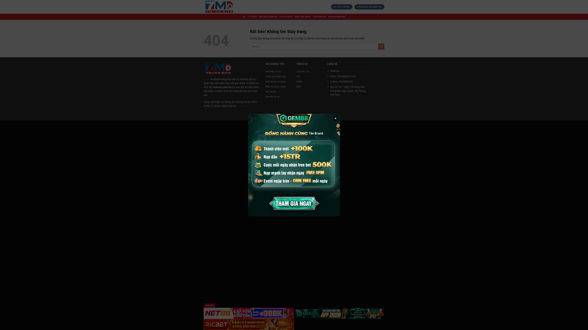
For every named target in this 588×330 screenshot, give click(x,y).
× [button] (335, 118)
